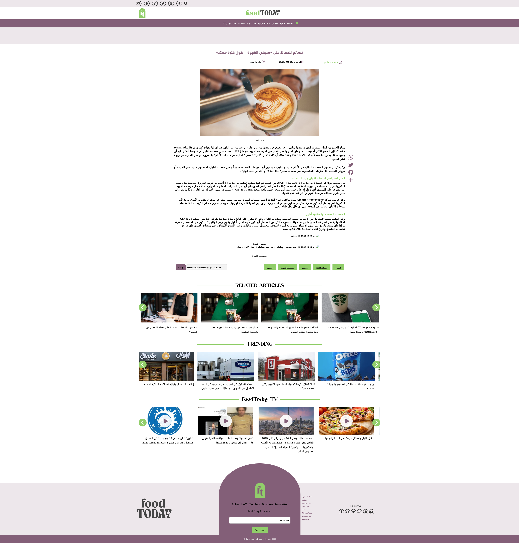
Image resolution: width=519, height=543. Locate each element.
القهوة (338, 267)
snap (147, 3)
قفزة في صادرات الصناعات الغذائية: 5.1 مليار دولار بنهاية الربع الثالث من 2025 (170, 385)
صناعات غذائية (286, 23)
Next (143, 307)
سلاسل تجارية (264, 23)
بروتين (305, 267)
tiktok (155, 3)
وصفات (241, 23)
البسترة (270, 267)
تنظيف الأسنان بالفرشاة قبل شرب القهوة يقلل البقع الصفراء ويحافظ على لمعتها (172, 329)
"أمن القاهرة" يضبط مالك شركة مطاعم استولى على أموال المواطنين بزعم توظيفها (291, 439)
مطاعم (275, 23)
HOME (296, 22)
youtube (139, 3)
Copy (180, 267)
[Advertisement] (259, 35)
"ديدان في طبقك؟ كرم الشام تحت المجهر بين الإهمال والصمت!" (171, 439)
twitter (163, 3)
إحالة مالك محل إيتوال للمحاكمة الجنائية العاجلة (233, 383)
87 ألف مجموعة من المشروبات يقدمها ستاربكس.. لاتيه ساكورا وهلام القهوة (352, 329)
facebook (179, 3)
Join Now (260, 530)
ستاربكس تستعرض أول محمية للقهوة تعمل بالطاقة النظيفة (294, 329)
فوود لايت (251, 23)
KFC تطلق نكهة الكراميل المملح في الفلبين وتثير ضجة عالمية (352, 385)
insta (171, 3)
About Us (305, 519)
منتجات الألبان (321, 267)
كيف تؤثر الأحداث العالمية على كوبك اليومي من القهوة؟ (232, 329)
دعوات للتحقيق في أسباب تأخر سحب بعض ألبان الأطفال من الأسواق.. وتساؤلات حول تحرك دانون (292, 385)
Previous (376, 307)
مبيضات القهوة (287, 267)
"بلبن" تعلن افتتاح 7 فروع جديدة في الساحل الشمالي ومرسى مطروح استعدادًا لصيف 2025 (232, 439)
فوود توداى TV (229, 23)
